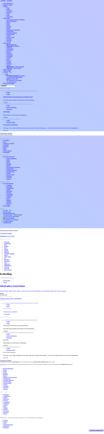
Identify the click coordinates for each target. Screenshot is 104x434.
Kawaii (8, 65)
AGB (4, 423)
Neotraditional (10, 49)
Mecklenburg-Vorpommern (13, 30)
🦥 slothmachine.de (11, 82)
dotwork (6, 249)
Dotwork (8, 192)
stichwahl (6, 259)
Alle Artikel (6, 140)
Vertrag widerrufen (96, 430)
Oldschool (6, 267)
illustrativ (6, 246)
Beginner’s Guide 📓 (8, 143)
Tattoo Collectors (7, 69)
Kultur (8, 13)
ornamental (7, 264)
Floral (7, 59)
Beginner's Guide (10, 122)
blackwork (6, 242)
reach (5, 262)
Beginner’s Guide (7, 5)
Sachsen (8, 35)
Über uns (5, 420)
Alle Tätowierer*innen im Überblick (15, 19)
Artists (8, 105)
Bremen (8, 25)
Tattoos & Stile (7, 43)
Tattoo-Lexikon (7, 71)
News (7, 8)
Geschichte (9, 11)
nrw (5, 258)
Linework (6, 268)
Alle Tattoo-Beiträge (8, 183)
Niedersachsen (10, 31)
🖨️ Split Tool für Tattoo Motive (14, 77)
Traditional (9, 47)
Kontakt (5, 421)
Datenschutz (6, 426)
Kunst (8, 15)
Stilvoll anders (6, 205)
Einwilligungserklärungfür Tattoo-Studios (12, 214)
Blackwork (9, 53)
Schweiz (8, 41)
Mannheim (9, 109)
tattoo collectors (8, 270)
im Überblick (12, 46)
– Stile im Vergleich (15, 66)
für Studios (15, 75)
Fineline (8, 52)
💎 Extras (5, 74)
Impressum (6, 427)
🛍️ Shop (7, 72)
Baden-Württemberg (11, 21)
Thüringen (9, 38)
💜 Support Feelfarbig (8, 83)
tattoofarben (7, 261)
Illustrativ (8, 60)
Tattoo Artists (6, 18)
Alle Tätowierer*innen (8, 156)
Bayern (8, 22)
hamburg (6, 250)
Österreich (9, 40)
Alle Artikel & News (8, 3)
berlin (5, 245)
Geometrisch (9, 55)
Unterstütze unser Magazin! (9, 230)
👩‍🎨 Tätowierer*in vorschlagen (14, 80)
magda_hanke (7, 256)
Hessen (8, 28)
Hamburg (8, 27)
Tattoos (5, 282)
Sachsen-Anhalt (10, 37)
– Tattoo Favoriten (13, 68)
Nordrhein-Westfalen (11, 33)
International (9, 16)
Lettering (8, 57)
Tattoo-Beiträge (11, 44)
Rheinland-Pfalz (10, 34)
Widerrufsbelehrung (8, 424)
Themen (5, 6)
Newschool (9, 50)
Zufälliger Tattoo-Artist (12, 78)
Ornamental (9, 56)
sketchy (6, 255)
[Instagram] (0, 229)
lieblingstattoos (7, 265)
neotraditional (7, 243)
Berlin (8, 24)
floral (5, 247)
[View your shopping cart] (0, 232)
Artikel (8, 9)
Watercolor (9, 63)
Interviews (9, 12)
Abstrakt (8, 62)
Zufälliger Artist (7, 222)
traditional (6, 252)
